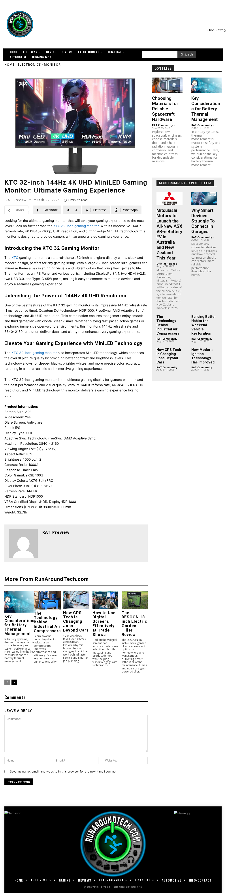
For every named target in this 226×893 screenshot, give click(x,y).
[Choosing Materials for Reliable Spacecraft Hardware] (167, 85)
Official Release (166, 263)
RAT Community (162, 125)
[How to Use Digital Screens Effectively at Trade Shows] (105, 600)
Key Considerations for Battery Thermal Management (20, 625)
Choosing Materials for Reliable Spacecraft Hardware (165, 109)
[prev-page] (7, 682)
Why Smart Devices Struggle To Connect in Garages (203, 221)
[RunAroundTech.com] (20, 24)
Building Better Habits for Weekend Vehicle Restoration (203, 325)
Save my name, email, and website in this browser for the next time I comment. (64, 771)
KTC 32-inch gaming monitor (76, 226)
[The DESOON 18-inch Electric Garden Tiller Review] (135, 600)
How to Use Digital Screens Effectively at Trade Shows (103, 623)
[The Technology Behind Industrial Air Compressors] (47, 600)
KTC (14, 258)
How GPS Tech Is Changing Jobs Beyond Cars (76, 621)
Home (9, 64)
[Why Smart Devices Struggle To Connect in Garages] (204, 198)
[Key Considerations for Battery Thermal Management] (20, 602)
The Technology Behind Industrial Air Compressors (47, 622)
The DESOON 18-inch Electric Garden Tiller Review (134, 623)
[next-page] (14, 682)
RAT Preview (16, 200)
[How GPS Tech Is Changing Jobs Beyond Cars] (76, 600)
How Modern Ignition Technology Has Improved (203, 356)
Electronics (29, 64)
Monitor (52, 64)
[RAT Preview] (23, 543)
